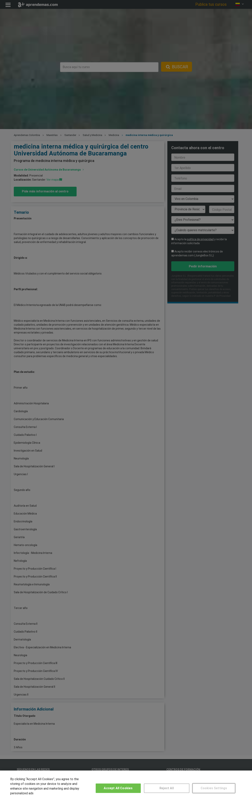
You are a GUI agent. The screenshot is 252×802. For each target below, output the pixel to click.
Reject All (166, 788)
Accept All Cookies (118, 788)
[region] (126, 786)
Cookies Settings (214, 788)
